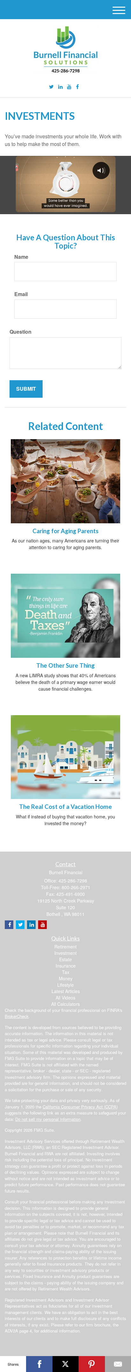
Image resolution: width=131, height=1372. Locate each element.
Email (21, 294)
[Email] (118, 1364)
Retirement (65, 946)
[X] (65, 1364)
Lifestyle (65, 985)
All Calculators (65, 1004)
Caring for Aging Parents (65, 530)
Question (20, 331)
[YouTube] (69, 87)
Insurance (66, 965)
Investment (65, 953)
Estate (65, 959)
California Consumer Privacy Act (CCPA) (80, 1107)
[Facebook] (77, 87)
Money (65, 978)
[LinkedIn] (60, 87)
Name (21, 256)
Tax (65, 972)
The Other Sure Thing (65, 665)
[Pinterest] (92, 1364)
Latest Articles (66, 991)
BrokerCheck (17, 1016)
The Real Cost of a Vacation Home (65, 806)
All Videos (65, 997)
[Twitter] (51, 87)
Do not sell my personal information (47, 1119)
